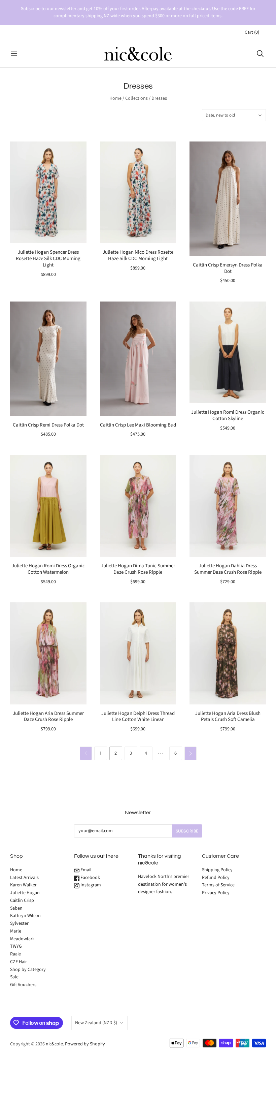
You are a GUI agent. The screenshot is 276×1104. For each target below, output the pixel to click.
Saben (16, 908)
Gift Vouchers (23, 984)
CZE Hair (18, 961)
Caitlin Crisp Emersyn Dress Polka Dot (228, 268)
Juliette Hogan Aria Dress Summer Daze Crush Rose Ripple (48, 716)
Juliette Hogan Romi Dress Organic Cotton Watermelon (48, 569)
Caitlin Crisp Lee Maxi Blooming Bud (138, 425)
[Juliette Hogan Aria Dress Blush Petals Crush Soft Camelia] (227, 653)
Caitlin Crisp (22, 900)
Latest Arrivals (24, 877)
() (252, 32)
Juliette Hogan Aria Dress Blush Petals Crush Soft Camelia (228, 716)
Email (85, 869)
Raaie (15, 954)
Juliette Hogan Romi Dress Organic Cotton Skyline (227, 415)
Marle (15, 931)
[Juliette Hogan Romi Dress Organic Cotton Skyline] (227, 352)
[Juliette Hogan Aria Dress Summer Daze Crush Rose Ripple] (48, 653)
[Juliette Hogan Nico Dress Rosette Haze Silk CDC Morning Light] (138, 192)
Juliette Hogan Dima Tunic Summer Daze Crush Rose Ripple (138, 569)
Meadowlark (22, 939)
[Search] (260, 53)
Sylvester (19, 923)
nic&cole (54, 1044)
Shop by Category (28, 969)
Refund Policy (216, 877)
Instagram (90, 885)
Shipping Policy (217, 869)
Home (115, 98)
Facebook (89, 877)
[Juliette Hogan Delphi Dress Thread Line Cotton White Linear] (138, 653)
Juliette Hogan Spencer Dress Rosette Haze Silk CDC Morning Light (48, 259)
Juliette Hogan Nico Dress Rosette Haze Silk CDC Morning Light (138, 255)
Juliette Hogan (25, 892)
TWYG (16, 946)
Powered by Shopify (85, 1044)
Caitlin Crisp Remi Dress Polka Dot (48, 425)
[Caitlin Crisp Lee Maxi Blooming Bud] (138, 359)
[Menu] (14, 54)
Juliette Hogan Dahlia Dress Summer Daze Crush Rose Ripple (228, 569)
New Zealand (96, 1022)
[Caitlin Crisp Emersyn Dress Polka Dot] (227, 198)
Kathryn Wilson (25, 915)
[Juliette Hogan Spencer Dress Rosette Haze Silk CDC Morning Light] (48, 192)
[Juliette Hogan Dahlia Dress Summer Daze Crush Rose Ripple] (227, 506)
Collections (136, 98)
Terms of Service (218, 885)
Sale (14, 977)
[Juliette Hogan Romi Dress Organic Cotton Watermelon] (48, 506)
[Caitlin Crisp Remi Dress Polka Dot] (48, 359)
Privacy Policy (216, 892)
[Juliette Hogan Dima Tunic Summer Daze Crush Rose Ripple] (138, 506)
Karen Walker (23, 885)
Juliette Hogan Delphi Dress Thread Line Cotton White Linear (138, 716)
